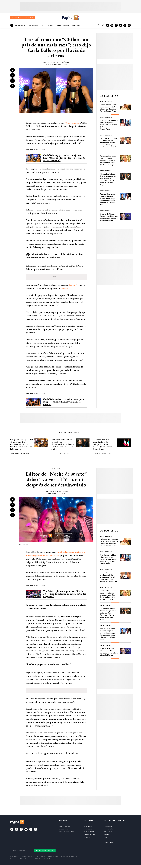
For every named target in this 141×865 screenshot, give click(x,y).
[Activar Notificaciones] (103, 25)
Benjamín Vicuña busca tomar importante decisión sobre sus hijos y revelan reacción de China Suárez (63, 444)
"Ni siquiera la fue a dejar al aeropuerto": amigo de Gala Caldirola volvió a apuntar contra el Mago (108, 179)
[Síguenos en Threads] (129, 25)
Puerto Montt (109, 842)
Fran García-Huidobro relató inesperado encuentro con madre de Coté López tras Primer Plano (109, 124)
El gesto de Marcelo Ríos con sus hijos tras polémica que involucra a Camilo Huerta (109, 217)
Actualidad (33, 25)
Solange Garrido (61, 491)
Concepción (108, 829)
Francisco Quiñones (61, 62)
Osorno (107, 840)
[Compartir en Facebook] (12, 70)
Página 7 (73, 284)
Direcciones (63, 829)
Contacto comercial (67, 831)
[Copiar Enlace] (12, 80)
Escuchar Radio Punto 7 (21, 17)
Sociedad (76, 25)
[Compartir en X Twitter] (12, 75)
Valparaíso (108, 826)
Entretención (47, 25)
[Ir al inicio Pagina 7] (70, 17)
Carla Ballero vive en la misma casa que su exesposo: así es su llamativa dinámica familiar (64, 402)
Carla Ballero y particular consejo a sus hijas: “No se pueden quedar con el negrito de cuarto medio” (64, 158)
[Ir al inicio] (11, 25)
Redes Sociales (62, 25)
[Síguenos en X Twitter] (107, 25)
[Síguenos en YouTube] (120, 25)
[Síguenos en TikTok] (124, 25)
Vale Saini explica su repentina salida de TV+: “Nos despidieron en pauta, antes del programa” (64, 594)
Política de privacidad (18, 850)
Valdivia (107, 837)
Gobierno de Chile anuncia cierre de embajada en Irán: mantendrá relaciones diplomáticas (102, 444)
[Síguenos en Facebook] (116, 25)
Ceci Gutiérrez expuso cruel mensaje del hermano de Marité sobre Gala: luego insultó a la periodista (108, 142)
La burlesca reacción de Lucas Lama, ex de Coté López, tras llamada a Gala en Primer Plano (109, 107)
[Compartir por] (12, 86)
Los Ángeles (108, 831)
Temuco (106, 834)
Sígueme (64, 288)
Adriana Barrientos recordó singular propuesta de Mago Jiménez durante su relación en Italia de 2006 (107, 199)
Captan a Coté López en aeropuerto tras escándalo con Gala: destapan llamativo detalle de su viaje (108, 160)
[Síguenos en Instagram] (111, 25)
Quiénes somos (64, 826)
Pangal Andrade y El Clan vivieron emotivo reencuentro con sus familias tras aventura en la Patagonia (21, 444)
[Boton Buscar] (98, 25)
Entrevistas (20, 25)
